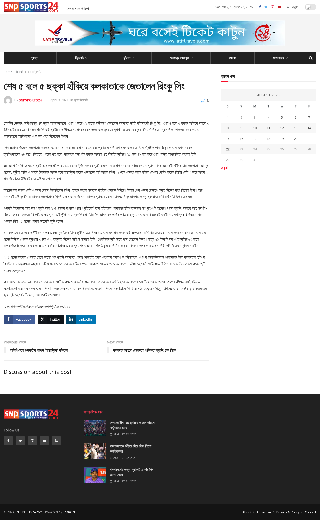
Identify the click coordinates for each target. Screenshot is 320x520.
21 (309, 138)
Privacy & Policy (288, 512)
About (247, 512)
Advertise (264, 512)
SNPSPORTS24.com (29, 512)
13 (296, 128)
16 (241, 138)
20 (296, 138)
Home (8, 72)
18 (268, 138)
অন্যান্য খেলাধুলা (180, 57)
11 (268, 128)
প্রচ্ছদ (34, 57)
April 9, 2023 (59, 100)
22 (228, 149)
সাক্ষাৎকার (278, 57)
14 (309, 128)
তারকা (232, 57)
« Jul (224, 167)
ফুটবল (127, 57)
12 (282, 128)
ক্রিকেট (79, 57)
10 (255, 128)
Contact (310, 512)
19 (282, 138)
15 (228, 138)
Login (294, 7)
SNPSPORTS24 (30, 100)
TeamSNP (69, 512)
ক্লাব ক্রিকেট (34, 72)
